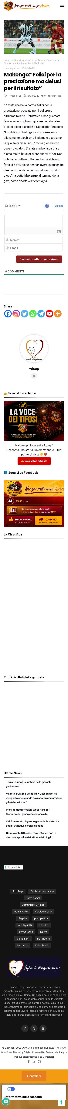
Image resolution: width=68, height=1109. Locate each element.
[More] (58, 313)
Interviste (22, 945)
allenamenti (23, 938)
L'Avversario (26, 931)
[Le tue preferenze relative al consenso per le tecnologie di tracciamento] (61, 1102)
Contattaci (48, 1056)
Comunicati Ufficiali (33, 904)
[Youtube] (49, 313)
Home (7, 60)
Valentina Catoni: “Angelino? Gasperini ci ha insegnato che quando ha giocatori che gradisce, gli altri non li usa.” (34, 798)
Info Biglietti (25, 925)
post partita (41, 918)
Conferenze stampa (42, 891)
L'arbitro (43, 925)
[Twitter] (24, 313)
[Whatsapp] (33, 313)
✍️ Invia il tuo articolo (34, 460)
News (43, 931)
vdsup (13, 95)
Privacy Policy (15, 867)
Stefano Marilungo (55, 1052)
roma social (33, 897)
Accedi (59, 205)
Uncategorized (22, 60)
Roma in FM (21, 911)
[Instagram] (16, 313)
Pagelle (23, 918)
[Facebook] (8, 313)
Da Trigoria (43, 938)
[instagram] (43, 1028)
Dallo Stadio (42, 945)
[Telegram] (41, 313)
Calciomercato (43, 911)
